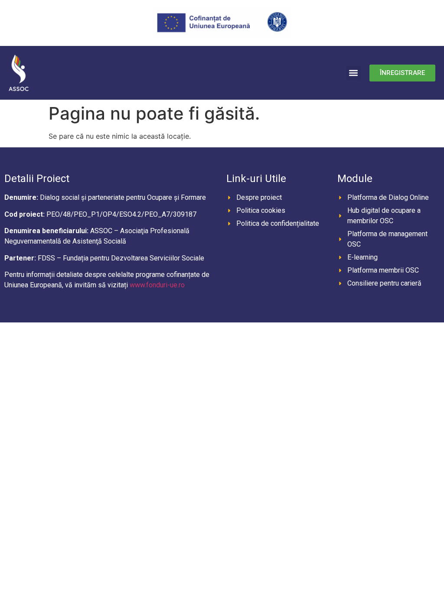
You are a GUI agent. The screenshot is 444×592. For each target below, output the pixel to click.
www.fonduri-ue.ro (157, 285)
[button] (353, 73)
